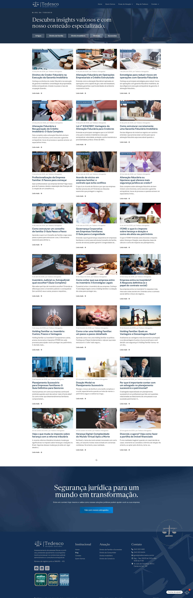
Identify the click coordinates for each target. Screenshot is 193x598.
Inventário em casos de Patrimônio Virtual (131, 538)
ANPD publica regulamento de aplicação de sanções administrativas (52, 589)
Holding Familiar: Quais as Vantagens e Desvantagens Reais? (138, 332)
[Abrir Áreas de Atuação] (132, 4)
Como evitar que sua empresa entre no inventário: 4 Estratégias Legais (95, 281)
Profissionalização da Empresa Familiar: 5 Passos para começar (49, 179)
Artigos (38, 36)
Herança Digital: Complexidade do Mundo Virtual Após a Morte (93, 435)
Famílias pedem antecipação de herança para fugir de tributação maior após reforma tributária (49, 539)
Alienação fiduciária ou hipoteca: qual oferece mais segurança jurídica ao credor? (136, 180)
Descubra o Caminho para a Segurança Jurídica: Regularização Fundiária (90, 539)
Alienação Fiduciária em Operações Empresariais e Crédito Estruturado (95, 76)
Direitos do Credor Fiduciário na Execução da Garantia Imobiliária (50, 76)
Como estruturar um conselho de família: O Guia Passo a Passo (49, 230)
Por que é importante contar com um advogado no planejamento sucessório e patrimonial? (138, 385)
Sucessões (112, 36)
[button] (187, 592)
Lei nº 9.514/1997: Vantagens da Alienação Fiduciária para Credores (95, 127)
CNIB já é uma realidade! (45, 485)
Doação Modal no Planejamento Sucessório (89, 384)
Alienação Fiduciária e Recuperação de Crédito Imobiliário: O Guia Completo (47, 129)
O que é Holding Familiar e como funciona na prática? (90, 486)
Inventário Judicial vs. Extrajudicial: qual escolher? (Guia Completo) (51, 281)
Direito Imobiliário (78, 36)
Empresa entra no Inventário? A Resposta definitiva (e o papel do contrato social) (135, 283)
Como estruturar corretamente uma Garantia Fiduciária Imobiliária (139, 127)
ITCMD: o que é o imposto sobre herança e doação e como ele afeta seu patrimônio (136, 231)
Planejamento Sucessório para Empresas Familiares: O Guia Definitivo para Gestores (48, 385)
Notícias (96, 36)
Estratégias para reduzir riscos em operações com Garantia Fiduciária (139, 76)
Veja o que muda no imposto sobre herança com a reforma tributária (51, 435)
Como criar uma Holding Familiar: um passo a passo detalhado (94, 332)
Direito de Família (56, 36)
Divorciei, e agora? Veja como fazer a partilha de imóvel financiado (139, 435)
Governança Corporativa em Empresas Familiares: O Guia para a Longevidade (90, 231)
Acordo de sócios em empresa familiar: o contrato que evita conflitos (91, 180)
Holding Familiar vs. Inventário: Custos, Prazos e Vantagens (48, 332)
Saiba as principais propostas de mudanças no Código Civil (136, 486)
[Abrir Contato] (158, 4)
